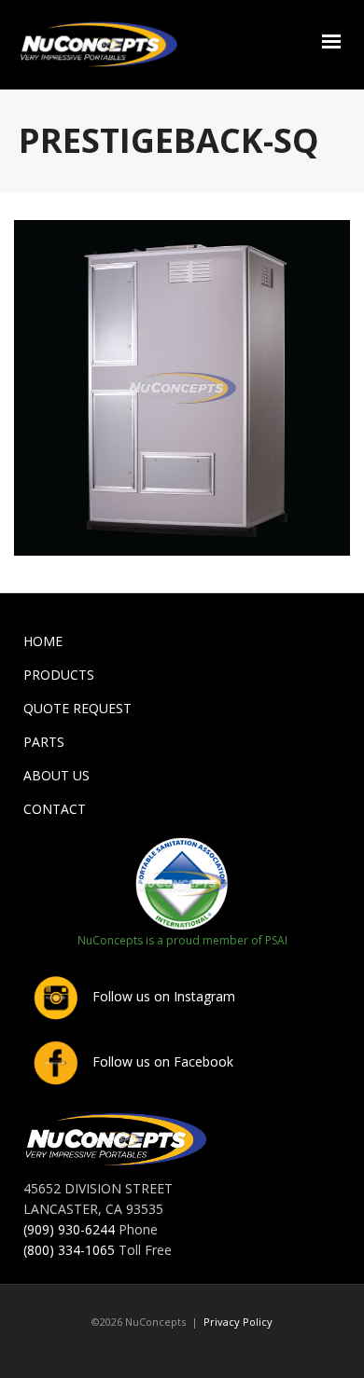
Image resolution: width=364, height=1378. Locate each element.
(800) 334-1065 (69, 1250)
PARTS (43, 742)
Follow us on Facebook (161, 1061)
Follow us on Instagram (162, 996)
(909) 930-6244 (69, 1229)
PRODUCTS (58, 674)
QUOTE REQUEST (77, 708)
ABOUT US (56, 775)
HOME (43, 641)
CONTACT (54, 809)
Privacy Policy (238, 1322)
